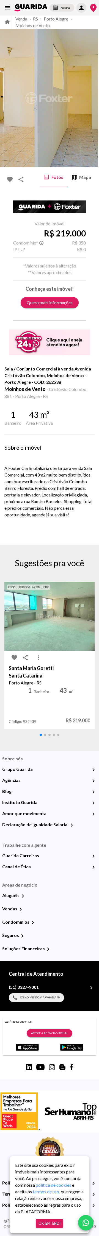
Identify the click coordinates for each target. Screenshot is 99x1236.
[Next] (90, 98)
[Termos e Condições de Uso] (93, 1194)
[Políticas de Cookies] (93, 1205)
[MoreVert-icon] (38, 657)
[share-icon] (20, 179)
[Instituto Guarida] (93, 803)
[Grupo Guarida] (93, 769)
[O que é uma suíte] (41, 243)
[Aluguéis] (23, 896)
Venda (21, 18)
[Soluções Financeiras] (48, 949)
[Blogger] (62, 1067)
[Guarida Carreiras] (93, 856)
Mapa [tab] (85, 177)
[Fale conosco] (86, 1222)
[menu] (7, 7)
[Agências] (93, 780)
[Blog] (93, 792)
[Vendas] (20, 909)
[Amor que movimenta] (93, 814)
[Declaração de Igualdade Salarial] (71, 825)
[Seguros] (22, 936)
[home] (30, 8)
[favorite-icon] (9, 179)
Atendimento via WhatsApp (40, 997)
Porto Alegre (56, 18)
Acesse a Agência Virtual (49, 1033)
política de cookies (53, 1185)
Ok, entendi (49, 1223)
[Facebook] (71, 1067)
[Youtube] (40, 1067)
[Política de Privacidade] (93, 1183)
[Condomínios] (32, 922)
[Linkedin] (29, 1067)
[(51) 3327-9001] (91, 987)
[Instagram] (52, 1067)
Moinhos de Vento (32, 25)
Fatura (65, 7)
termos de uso (46, 1191)
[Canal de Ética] (93, 867)
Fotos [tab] (57, 177)
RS (35, 18)
